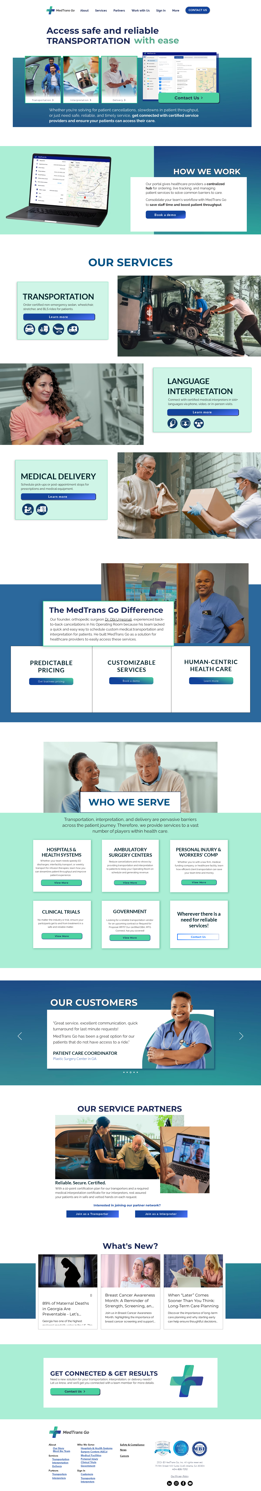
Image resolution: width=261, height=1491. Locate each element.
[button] (85, 10)
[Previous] (20, 1036)
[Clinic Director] (127, 1072)
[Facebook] (183, 1483)
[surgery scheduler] (123, 1072)
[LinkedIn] (169, 1483)
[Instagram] (176, 1483)
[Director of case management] (137, 1072)
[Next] (241, 1036)
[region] (51, 673)
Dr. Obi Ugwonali (118, 619)
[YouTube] (190, 1483)
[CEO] (134, 1072)
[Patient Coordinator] (130, 1072)
